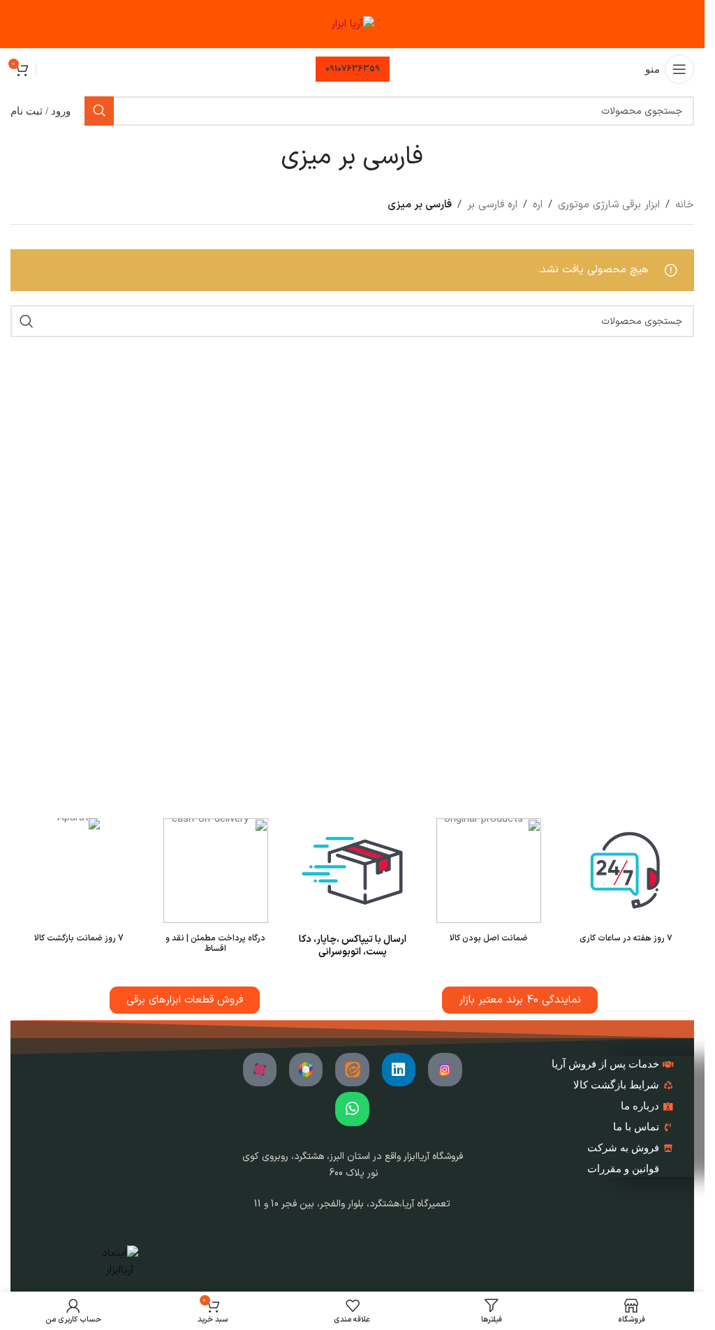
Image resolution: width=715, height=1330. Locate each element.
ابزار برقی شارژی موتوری (609, 205)
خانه (684, 205)
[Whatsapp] (352, 1108)
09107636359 (352, 69)
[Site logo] (352, 24)
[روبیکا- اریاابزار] (306, 1069)
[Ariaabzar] (260, 1069)
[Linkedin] (398, 1069)
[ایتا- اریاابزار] (352, 1069)
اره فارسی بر (492, 205)
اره (538, 205)
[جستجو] (99, 111)
